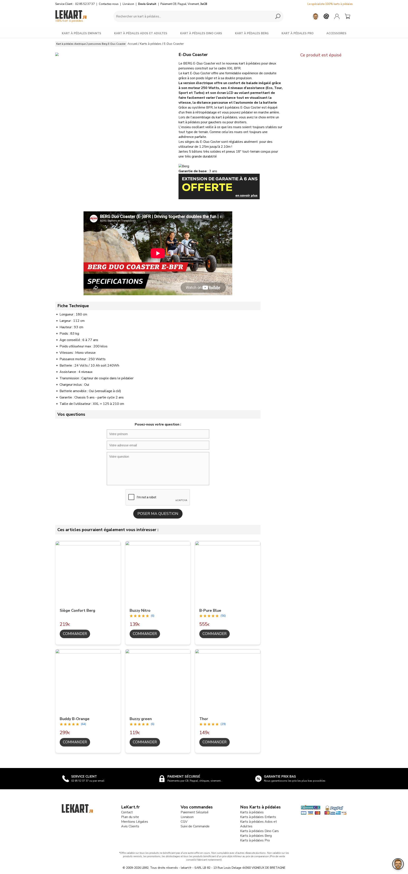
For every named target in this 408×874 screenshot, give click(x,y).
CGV (184, 821)
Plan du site (130, 817)
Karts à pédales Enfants (258, 817)
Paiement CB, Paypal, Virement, (183, 4)
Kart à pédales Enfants (81, 33)
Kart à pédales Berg (252, 33)
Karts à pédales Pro (255, 840)
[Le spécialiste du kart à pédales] (71, 16)
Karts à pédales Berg (256, 835)
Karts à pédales (252, 812)
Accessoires (336, 33)
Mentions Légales (134, 821)
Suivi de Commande (195, 826)
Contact (127, 812)
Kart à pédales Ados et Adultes (140, 33)
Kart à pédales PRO (297, 33)
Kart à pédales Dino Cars (201, 33)
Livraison (128, 4)
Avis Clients (130, 826)
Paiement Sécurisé (194, 812)
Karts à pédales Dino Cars (259, 831)
